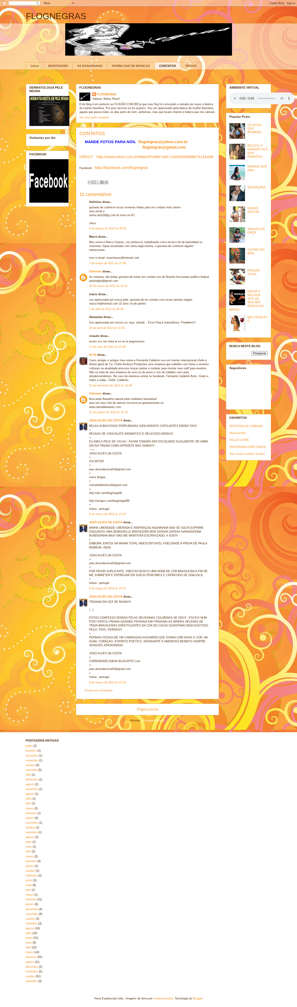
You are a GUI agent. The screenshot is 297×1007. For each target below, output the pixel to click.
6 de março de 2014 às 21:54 (107, 514)
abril (28, 774)
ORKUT (86, 157)
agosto (30, 784)
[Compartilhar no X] (98, 182)
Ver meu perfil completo (94, 117)
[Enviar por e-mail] (90, 182)
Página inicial (147, 709)
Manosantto (237, 433)
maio (29, 846)
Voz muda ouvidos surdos (247, 453)
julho (29, 798)
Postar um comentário (99, 690)
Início (35, 66)
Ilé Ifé (93, 354)
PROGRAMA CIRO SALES (247, 447)
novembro (32, 760)
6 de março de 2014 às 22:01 (107, 588)
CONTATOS (167, 66)
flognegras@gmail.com (164, 147)
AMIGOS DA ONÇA (255, 230)
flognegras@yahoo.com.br (163, 142)
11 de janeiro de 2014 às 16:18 (108, 412)
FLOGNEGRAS (56, 16)
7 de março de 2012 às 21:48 (107, 263)
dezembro (32, 755)
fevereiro (31, 750)
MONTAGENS (58, 66)
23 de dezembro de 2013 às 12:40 (110, 385)
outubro (30, 765)
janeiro (30, 818)
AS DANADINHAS (89, 66)
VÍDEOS (191, 66)
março (29, 808)
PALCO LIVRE (239, 440)
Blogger (197, 998)
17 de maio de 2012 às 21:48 (107, 346)
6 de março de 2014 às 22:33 (107, 682)
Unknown (95, 271)
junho (29, 745)
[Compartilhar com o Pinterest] (106, 182)
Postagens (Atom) (153, 720)
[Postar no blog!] (94, 182)
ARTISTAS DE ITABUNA (246, 426)
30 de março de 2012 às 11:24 (108, 286)
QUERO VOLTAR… (254, 210)
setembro (31, 770)
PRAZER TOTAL (253, 272)
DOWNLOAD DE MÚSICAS (131, 66)
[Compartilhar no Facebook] (102, 182)
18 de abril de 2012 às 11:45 (107, 328)
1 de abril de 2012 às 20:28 (106, 309)
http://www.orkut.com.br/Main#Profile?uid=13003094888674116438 (155, 157)
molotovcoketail (163, 998)
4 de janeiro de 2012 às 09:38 (107, 228)
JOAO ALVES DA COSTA (105, 420)
